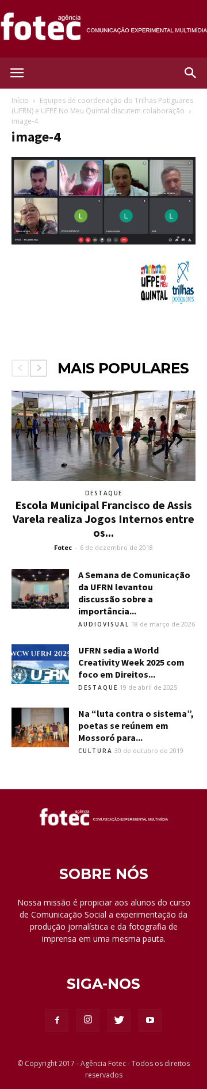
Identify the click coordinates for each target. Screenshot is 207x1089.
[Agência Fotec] (103, 29)
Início (20, 100)
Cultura (95, 751)
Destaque (103, 493)
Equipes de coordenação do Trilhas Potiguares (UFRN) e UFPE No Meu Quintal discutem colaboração (102, 105)
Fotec (63, 547)
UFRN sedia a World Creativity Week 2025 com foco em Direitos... (131, 662)
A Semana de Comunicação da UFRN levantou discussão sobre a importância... (134, 593)
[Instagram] (87, 1020)
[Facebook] (56, 1020)
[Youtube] (150, 1020)
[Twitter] (119, 1020)
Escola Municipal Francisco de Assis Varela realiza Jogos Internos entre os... (103, 519)
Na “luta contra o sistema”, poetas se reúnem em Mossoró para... (136, 725)
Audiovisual (103, 624)
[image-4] (103, 241)
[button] (191, 73)
